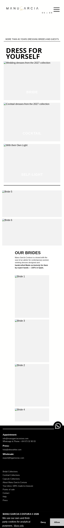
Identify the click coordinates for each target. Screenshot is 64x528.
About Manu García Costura (15, 482)
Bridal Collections (10, 471)
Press (5, 500)
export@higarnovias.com (13, 458)
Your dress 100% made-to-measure (18, 486)
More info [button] (19, 525)
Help (5, 497)
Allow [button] (57, 522)
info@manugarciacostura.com (15, 438)
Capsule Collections (11, 479)
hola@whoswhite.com (12, 450)
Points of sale (9, 489)
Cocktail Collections (11, 475)
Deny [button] (43, 522)
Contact (6, 493)
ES (44, 13)
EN (51, 13)
